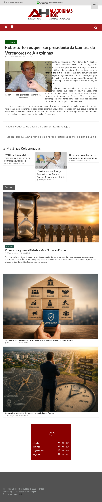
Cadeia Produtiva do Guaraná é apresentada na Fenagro (36, 126)
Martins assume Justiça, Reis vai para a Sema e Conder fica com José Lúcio (51, 174)
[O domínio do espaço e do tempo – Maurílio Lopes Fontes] (50, 347)
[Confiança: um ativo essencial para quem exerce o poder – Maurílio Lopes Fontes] (50, 275)
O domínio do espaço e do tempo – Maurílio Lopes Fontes (29, 413)
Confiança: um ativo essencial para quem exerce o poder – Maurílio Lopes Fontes (39, 340)
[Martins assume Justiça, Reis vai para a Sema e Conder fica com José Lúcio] (51, 153)
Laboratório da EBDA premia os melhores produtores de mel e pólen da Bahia (52, 136)
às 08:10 (17, 343)
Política (11, 42)
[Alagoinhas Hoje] (51, 7)
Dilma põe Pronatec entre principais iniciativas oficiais (83, 156)
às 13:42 (18, 253)
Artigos (9, 246)
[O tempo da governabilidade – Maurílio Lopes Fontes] (51, 193)
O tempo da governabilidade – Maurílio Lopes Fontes (35, 250)
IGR (20, 494)
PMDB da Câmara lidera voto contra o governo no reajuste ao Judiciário (17, 157)
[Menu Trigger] (94, 5)
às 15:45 (17, 415)
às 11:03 (19, 57)
